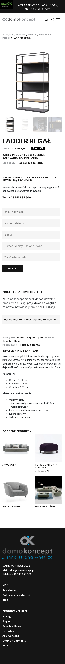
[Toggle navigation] (58, 20)
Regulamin (9, 590)
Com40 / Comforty (14, 640)
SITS (5, 645)
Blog (5, 599)
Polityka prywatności (16, 595)
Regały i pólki (35, 337)
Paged (6, 621)
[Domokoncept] (18, 19)
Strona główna (14, 34)
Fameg (6, 616)
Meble (32, 34)
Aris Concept (10, 635)
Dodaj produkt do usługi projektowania (31, 319)
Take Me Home (12, 341)
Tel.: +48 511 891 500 (16, 197)
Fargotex (8, 631)
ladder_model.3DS (31, 162)
